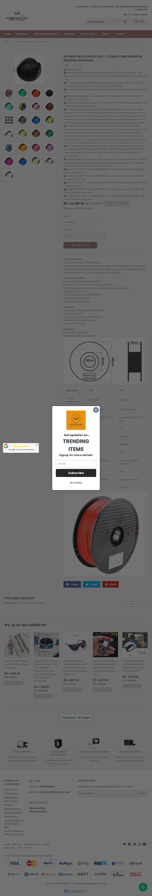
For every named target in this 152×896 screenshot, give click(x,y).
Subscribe (76, 473)
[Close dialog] (96, 409)
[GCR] (6, 446)
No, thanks (76, 482)
